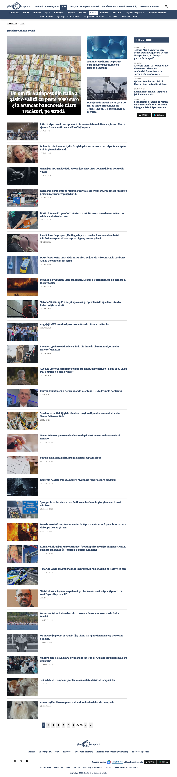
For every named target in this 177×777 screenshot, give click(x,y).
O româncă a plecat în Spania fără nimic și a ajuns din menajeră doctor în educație (81, 637)
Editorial (104, 12)
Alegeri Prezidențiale (93, 16)
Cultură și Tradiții (129, 16)
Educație (58, 12)
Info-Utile (116, 12)
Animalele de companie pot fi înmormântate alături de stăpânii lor (77, 680)
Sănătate (71, 12)
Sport (47, 12)
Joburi (26, 12)
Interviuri (112, 16)
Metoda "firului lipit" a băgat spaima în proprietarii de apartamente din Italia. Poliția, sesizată (80, 303)
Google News (117, 761)
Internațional (52, 6)
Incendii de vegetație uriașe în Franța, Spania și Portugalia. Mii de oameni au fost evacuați (83, 281)
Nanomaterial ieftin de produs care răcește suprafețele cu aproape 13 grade (104, 64)
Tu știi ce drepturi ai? (135, 12)
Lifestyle (73, 6)
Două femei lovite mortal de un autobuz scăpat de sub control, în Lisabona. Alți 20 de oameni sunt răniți (83, 259)
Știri (64, 6)
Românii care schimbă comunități (119, 6)
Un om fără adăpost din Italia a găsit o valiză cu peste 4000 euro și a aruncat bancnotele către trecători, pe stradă (44, 102)
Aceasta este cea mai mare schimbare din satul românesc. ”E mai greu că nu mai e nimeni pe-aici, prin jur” (83, 370)
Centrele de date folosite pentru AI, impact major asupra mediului (78, 479)
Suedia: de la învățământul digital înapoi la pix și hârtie (70, 457)
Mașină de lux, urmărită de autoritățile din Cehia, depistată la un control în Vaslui (82, 170)
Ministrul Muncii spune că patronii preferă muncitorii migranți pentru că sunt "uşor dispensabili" (81, 592)
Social (93, 12)
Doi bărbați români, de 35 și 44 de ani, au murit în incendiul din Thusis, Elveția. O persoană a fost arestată (106, 107)
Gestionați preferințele (92, 767)
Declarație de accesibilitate (125, 767)
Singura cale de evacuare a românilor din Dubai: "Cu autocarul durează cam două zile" (83, 659)
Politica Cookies (73, 767)
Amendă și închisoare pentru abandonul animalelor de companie (77, 702)
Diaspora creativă (89, 6)
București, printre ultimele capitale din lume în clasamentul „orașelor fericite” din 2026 (79, 348)
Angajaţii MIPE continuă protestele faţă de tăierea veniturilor (75, 324)
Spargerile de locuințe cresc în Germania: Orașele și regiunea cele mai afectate (80, 504)
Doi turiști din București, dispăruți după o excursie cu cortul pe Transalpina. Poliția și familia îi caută (83, 148)
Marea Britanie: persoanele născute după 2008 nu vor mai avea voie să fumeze (80, 437)
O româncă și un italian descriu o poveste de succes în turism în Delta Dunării (79, 615)
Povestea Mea (46, 16)
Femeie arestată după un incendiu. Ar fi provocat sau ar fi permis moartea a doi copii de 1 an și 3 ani (83, 526)
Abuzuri (82, 12)
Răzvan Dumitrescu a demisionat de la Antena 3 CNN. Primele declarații (81, 390)
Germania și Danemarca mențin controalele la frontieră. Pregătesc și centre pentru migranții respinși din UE (83, 192)
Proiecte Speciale (149, 6)
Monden (37, 12)
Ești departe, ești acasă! (68, 16)
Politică (39, 6)
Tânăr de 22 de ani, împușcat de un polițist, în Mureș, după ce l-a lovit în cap (83, 568)
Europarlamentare (158, 12)
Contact (108, 767)
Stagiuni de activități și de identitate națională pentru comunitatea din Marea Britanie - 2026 (80, 415)
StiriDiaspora (12, 24)
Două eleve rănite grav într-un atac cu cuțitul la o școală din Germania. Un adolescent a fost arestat (82, 214)
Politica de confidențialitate (51, 767)
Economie (14, 12)
